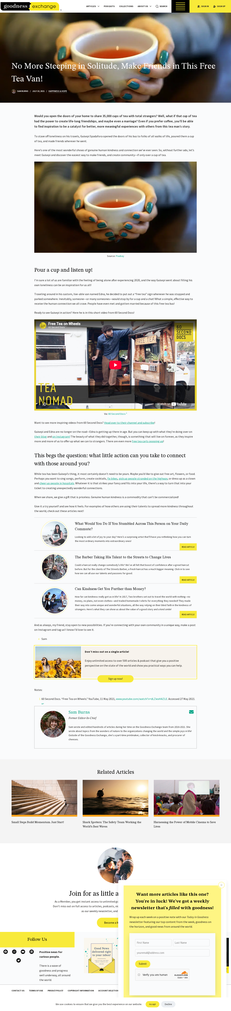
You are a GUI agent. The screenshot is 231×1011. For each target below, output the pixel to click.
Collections (126, 6)
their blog (40, 436)
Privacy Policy (55, 990)
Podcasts (109, 6)
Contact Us (18, 990)
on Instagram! (61, 436)
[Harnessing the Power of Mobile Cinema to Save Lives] (186, 798)
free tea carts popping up (147, 441)
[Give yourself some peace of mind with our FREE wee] (101, 955)
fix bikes (112, 478)
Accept (152, 1004)
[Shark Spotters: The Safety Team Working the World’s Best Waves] (115, 798)
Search (163, 6)
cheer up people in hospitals (56, 483)
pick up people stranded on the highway (143, 478)
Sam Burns (79, 712)
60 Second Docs (117, 413)
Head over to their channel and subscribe (129, 422)
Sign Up (221, 6)
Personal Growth (21, 827)
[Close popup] (221, 885)
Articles (91, 6)
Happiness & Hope (58, 91)
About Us (143, 6)
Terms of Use (36, 990)
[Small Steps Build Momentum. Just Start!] (44, 798)
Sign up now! (115, 678)
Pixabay (120, 256)
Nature (86, 831)
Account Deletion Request (113, 990)
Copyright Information (81, 990)
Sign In (205, 6)
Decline (168, 1004)
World (95, 831)
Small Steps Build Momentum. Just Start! (38, 822)
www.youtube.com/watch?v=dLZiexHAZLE (141, 699)
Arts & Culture (161, 831)
